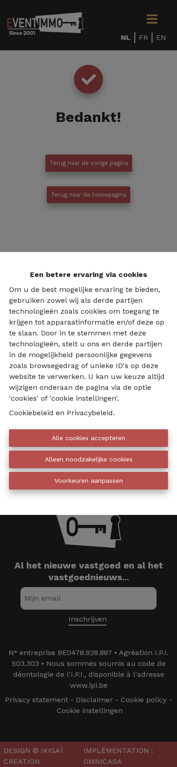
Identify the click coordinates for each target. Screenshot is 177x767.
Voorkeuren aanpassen (88, 480)
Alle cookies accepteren (88, 438)
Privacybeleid (90, 412)
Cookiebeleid (31, 412)
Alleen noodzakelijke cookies (89, 459)
